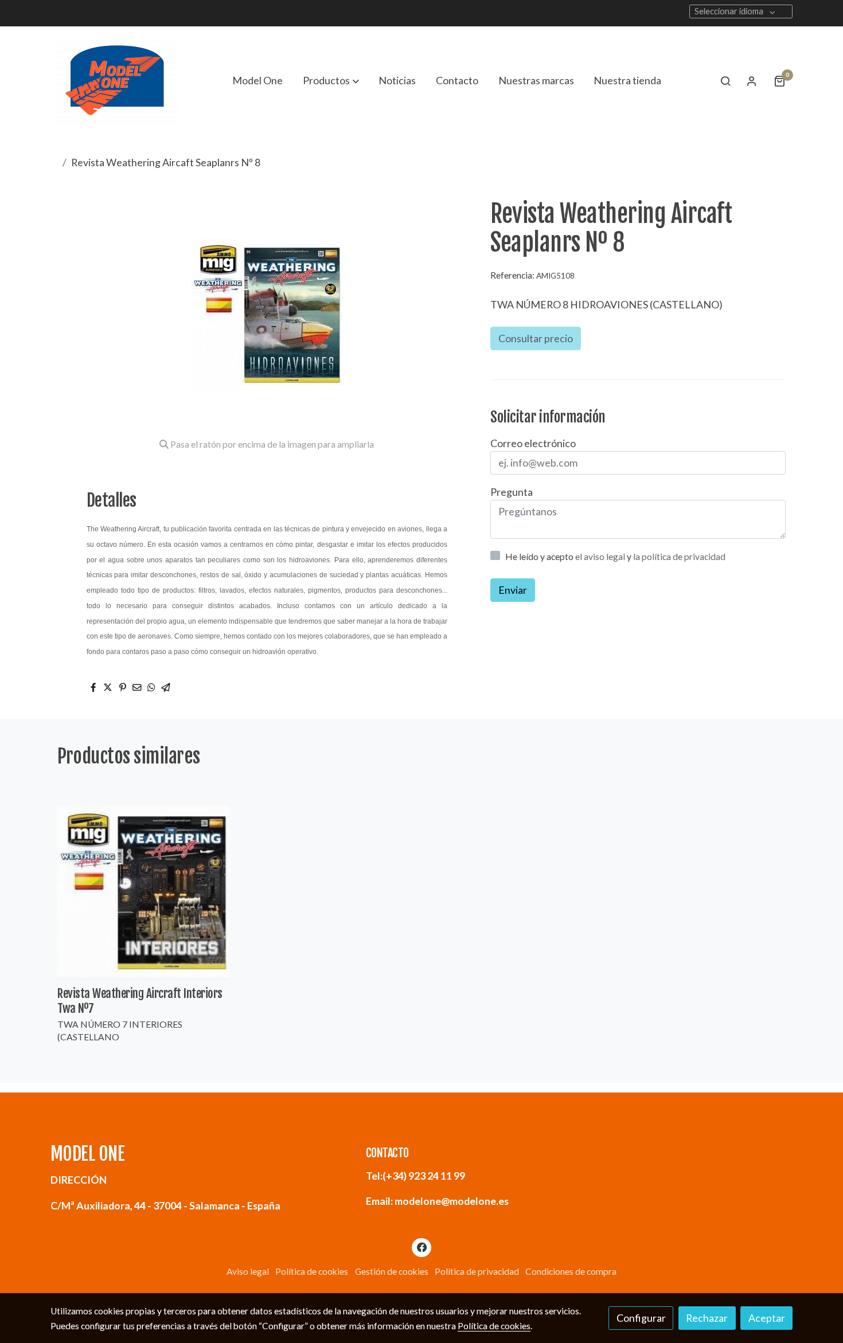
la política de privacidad (679, 556)
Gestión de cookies (391, 1271)
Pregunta (511, 491)
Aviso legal (248, 1271)
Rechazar (707, 1317)
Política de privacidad (477, 1271)
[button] (331, 80)
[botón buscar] (725, 81)
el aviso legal (601, 556)
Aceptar (766, 1317)
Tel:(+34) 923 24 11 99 (415, 1175)
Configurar (641, 1317)
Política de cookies (311, 1271)
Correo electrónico (533, 443)
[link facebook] (422, 1247)
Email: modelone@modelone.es (437, 1201)
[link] (116, 81)
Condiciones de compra (570, 1271)
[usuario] (752, 81)
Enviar (512, 590)
